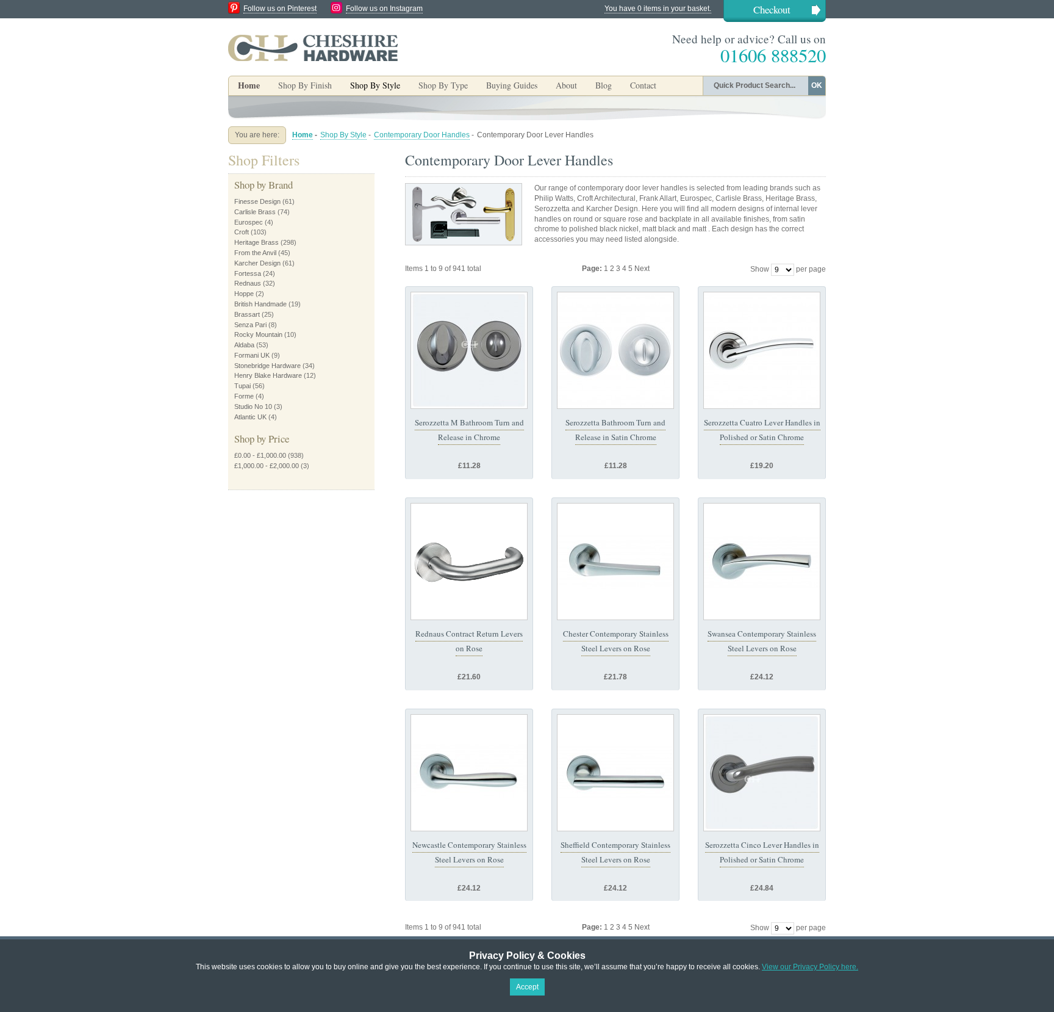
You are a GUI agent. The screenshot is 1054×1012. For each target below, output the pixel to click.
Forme (244, 396)
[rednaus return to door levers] (469, 561)
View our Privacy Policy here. (810, 967)
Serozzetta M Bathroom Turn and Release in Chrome (469, 430)
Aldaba (244, 345)
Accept (527, 987)
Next (642, 268)
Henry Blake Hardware (268, 375)
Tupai (242, 385)
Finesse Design (257, 201)
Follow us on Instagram (384, 8)
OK (816, 85)
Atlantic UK (250, 417)
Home (249, 85)
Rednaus (247, 283)
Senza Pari (250, 324)
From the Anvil (255, 252)
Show (759, 269)
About (566, 85)
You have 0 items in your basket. (657, 8)
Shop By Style (343, 135)
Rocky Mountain (258, 334)
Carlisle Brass (255, 211)
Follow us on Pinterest (280, 8)
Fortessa (247, 273)
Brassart (247, 314)
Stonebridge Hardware (267, 365)
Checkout (771, 9)
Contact (643, 85)
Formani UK (252, 355)
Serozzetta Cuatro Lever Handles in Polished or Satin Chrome (762, 430)
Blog (603, 85)
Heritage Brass (256, 242)
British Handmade (260, 304)
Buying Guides (511, 85)
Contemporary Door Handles (422, 135)
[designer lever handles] (615, 561)
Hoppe (244, 293)
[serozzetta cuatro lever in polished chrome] (761, 350)
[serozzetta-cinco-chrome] (761, 772)
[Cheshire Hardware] (313, 47)
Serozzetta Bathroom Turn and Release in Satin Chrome (615, 430)
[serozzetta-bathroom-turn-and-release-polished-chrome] (469, 350)
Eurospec (248, 222)
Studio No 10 (253, 406)
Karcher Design (257, 263)
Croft (241, 232)
